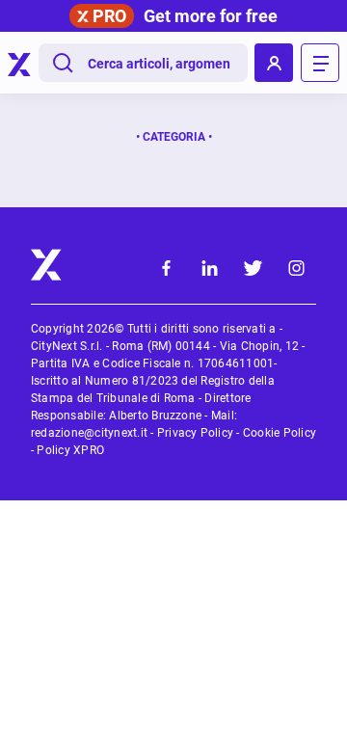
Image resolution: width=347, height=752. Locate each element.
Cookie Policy (279, 433)
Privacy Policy (195, 433)
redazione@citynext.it (89, 433)
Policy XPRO (70, 450)
